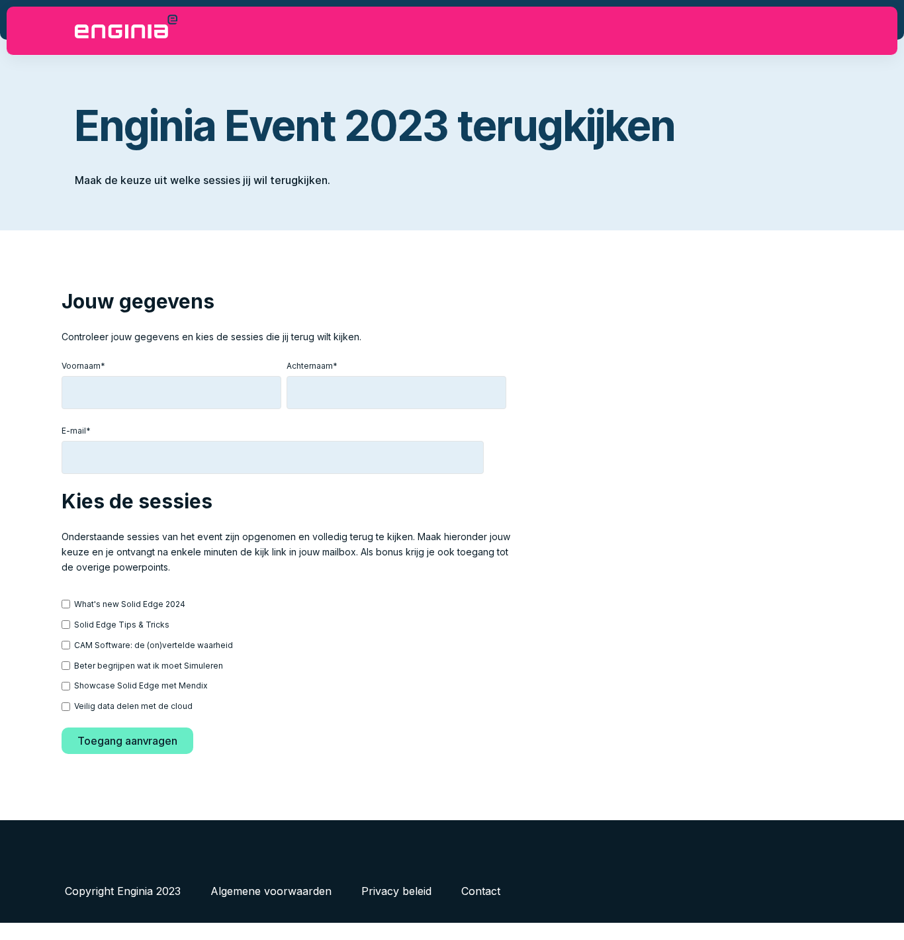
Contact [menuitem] (480, 891)
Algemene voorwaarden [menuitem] (271, 891)
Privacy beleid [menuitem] (396, 891)
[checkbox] (284, 654)
